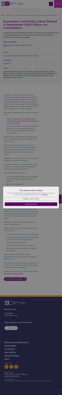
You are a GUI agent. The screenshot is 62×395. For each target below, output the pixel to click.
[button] (31, 199)
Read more (45, 194)
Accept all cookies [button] (31, 204)
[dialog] (31, 198)
